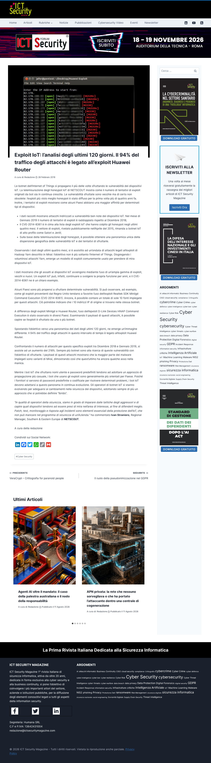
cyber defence (192, 671)
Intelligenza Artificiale (182, 352)
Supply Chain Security (185, 379)
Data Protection (146, 683)
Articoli (27, 22)
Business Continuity (189, 293)
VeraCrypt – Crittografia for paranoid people (37, 476)
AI (160, 293)
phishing (164, 361)
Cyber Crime (183, 302)
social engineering (183, 375)
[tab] (72, 623)
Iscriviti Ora (179, 207)
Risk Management (182, 366)
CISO (162, 298)
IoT (161, 357)
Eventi (134, 22)
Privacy (174, 361)
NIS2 (195, 357)
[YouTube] (193, 22)
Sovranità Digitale (167, 379)
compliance (183, 298)
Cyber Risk (174, 313)
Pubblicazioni (83, 22)
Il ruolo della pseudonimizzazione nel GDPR (121, 476)
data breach (165, 335)
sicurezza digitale (154, 693)
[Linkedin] (186, 22)
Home (13, 22)
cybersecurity (172, 326)
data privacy (176, 335)
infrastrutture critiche (124, 687)
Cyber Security (24, 456)
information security (168, 349)
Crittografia (193, 298)
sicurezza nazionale (167, 375)
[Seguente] (139, 563)
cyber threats (177, 331)
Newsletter (151, 22)
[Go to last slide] (18, 563)
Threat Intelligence (169, 383)
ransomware (167, 365)
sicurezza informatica (182, 370)
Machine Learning (172, 357)
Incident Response (184, 344)
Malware (187, 357)
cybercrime (168, 302)
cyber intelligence (175, 307)
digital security (181, 683)
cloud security (171, 298)
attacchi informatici (170, 293)
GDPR (171, 344)
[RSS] (201, 22)
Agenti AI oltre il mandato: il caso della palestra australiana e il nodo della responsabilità (44, 596)
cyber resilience (108, 678)
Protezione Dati (185, 362)
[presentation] (44, 545)
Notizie (63, 22)
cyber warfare (190, 331)
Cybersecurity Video (110, 22)
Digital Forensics (181, 339)
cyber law (187, 307)
